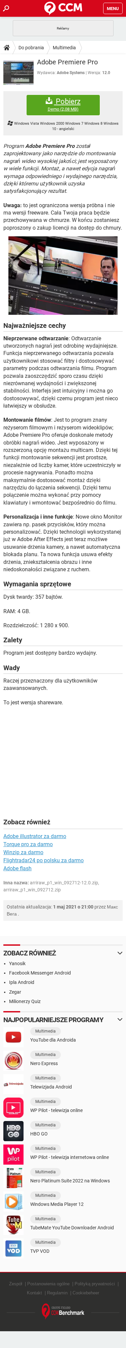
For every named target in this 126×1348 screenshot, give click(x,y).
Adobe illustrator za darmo (34, 836)
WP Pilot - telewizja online (56, 1110)
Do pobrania (31, 47)
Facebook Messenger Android (40, 973)
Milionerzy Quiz (25, 1001)
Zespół (15, 1283)
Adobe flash (17, 868)
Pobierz (64, 104)
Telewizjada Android (51, 1087)
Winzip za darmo (23, 852)
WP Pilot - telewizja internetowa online (69, 1157)
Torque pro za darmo (28, 844)
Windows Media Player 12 (57, 1204)
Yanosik (17, 963)
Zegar (15, 992)
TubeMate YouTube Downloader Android (72, 1227)
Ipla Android (21, 982)
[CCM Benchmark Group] (63, 1311)
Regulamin (57, 1292)
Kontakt (34, 1292)
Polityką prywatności (95, 1283)
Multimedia (64, 47)
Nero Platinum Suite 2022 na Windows (70, 1180)
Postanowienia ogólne (48, 1283)
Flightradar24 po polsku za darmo (43, 860)
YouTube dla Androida (53, 1040)
